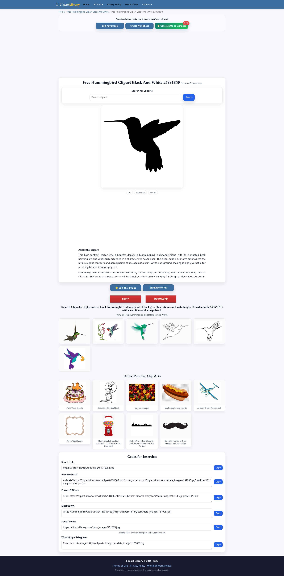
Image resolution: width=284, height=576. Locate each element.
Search (189, 97)
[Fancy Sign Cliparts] (75, 425)
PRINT (125, 298)
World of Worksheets (159, 565)
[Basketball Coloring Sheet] (108, 392)
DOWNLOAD (161, 298)
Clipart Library (134, 561)
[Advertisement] (142, 54)
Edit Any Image (110, 25)
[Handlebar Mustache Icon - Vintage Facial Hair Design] (175, 425)
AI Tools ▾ (98, 4)
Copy (218, 468)
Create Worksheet (139, 25)
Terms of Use (131, 4)
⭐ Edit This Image (125, 287)
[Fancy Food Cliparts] (75, 392)
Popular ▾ (147, 4)
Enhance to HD (158, 287)
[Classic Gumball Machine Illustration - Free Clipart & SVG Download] (108, 425)
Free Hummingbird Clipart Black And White (88, 11)
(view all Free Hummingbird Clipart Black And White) (142, 314)
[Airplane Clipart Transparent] (209, 392)
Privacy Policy (114, 4)
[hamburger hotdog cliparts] (175, 392)
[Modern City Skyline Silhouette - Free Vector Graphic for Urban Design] (142, 425)
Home (86, 4)
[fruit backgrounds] (142, 392)
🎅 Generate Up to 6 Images (172, 25)
